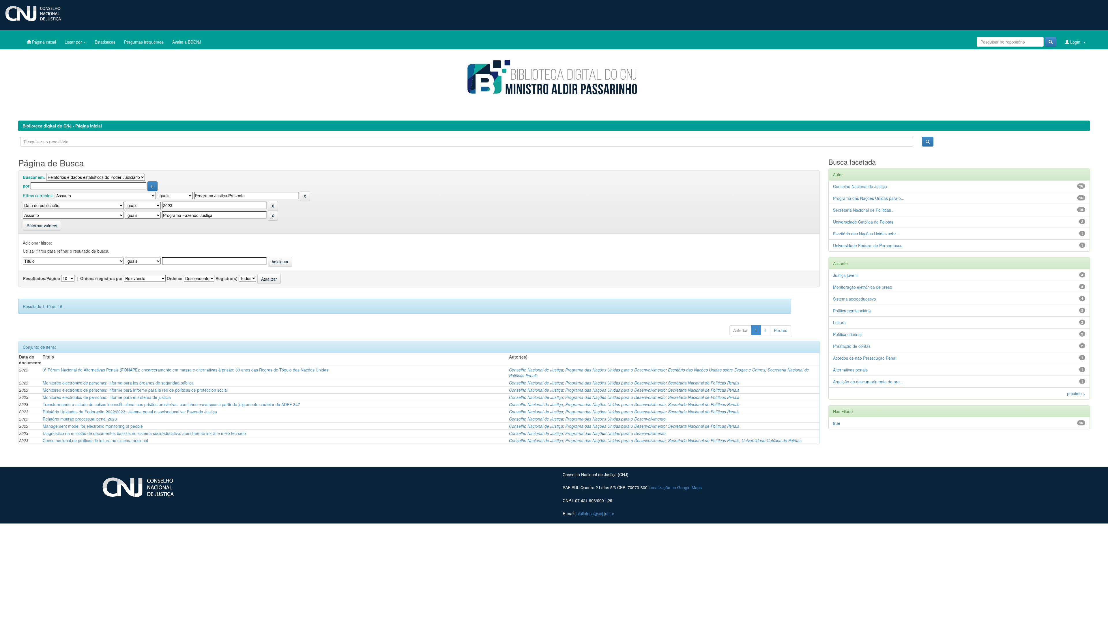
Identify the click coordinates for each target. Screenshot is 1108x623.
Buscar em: (34, 177)
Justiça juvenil (845, 275)
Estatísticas (105, 42)
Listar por (74, 42)
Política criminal (847, 334)
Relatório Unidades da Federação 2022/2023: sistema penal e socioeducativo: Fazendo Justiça (130, 411)
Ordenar (175, 278)
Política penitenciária (852, 311)
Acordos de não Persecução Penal (864, 358)
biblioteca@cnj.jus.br (595, 513)
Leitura (839, 322)
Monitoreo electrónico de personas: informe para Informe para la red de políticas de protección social (135, 390)
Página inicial (43, 42)
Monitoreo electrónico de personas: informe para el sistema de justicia (107, 397)
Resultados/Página (41, 278)
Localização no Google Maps (675, 487)
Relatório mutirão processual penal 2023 (80, 419)
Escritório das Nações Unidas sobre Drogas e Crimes (716, 370)
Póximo (780, 330)
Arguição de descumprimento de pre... (868, 381)
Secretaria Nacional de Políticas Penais (703, 383)
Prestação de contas (852, 346)
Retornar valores (42, 225)
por (26, 186)
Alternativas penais (850, 370)
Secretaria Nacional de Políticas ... (864, 210)
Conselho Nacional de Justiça (536, 370)
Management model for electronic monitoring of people (93, 426)
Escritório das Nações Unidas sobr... (866, 234)
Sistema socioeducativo (854, 299)
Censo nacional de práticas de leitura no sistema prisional (95, 440)
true (836, 423)
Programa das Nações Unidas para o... (868, 198)
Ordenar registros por (101, 278)
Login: (1076, 42)
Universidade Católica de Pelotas (772, 440)
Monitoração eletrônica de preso (862, 287)
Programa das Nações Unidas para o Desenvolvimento (615, 370)
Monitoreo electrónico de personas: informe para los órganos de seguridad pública (118, 383)
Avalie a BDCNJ (186, 42)
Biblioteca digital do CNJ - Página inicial (62, 126)
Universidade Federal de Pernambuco (868, 245)
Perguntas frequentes (144, 42)
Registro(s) (226, 278)
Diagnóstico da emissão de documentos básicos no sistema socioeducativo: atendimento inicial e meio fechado (144, 433)
